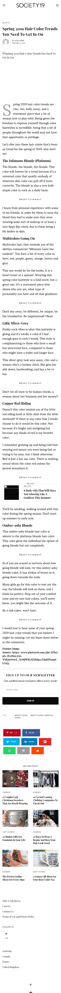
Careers (6, 906)
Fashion (6, 792)
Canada (6, 956)
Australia (7, 951)
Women (18, 718)
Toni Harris (19, 40)
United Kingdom (10, 967)
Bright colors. (21, 715)
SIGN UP (30, 700)
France (5, 961)
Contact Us (8, 911)
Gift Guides (8, 832)
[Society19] (30, 5)
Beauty (6, 23)
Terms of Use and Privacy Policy (18, 916)
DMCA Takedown (11, 900)
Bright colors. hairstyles (41, 715)
